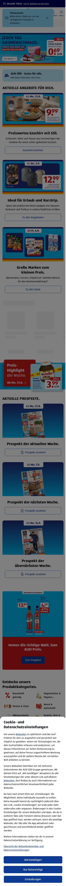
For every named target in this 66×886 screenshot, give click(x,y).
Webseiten (21, 734)
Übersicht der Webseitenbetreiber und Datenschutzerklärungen (24, 848)
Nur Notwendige (33, 870)
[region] (33, 801)
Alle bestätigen (33, 860)
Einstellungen (33, 879)
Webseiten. (9, 780)
